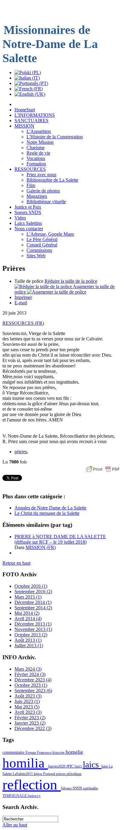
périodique (74, 774)
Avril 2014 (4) (28, 618)
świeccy (34, 795)
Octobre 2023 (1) (30, 685)
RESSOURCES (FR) (23, 323)
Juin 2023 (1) (27, 701)
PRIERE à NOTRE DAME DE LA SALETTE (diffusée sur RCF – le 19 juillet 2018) (60, 539)
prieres (20, 451)
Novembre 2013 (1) (33, 629)
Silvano (67, 788)
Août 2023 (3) (28, 696)
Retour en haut (16, 563)
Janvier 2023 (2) (29, 723)
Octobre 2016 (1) (30, 586)
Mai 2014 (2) (26, 613)
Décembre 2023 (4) (32, 679)
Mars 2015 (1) (28, 596)
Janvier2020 (57, 766)
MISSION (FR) (41, 547)
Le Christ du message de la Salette (46, 513)
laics (92, 764)
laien (105, 766)
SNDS (78, 788)
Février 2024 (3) (29, 674)
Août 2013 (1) (28, 640)
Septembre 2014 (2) (33, 607)
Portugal (49, 774)
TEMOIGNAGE (15, 796)
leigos (38, 774)
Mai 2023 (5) (26, 706)
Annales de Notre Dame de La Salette (50, 507)
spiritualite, (91, 788)
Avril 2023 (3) (28, 712)
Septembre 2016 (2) (33, 591)
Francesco (44, 752)
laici (79, 766)
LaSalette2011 (23, 774)
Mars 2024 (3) (28, 669)
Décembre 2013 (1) (32, 623)
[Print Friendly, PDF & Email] (103, 472)
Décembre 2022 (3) (32, 728)
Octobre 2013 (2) (30, 634)
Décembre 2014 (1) (32, 602)
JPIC (70, 766)
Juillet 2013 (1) (28, 645)
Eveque (31, 752)
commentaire (14, 752)
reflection (31, 784)
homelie (74, 752)
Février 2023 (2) (29, 717)
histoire (59, 752)
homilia (25, 763)
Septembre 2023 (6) (33, 690)
